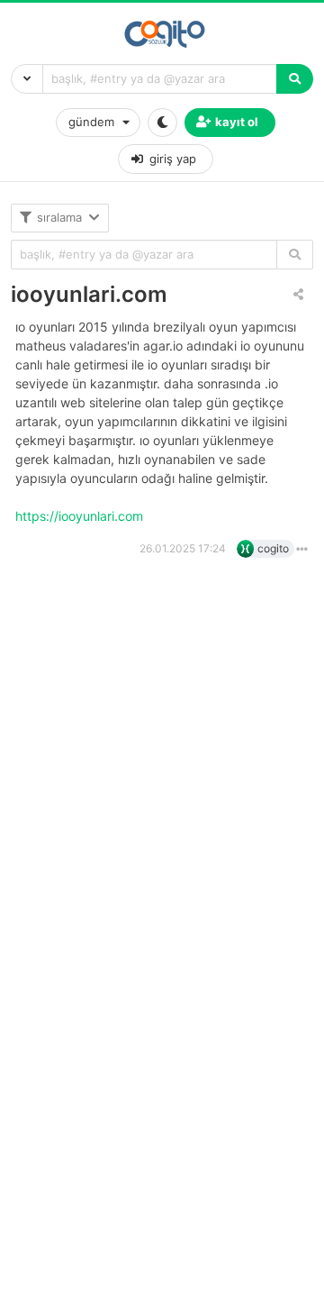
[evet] (294, 254)
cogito (273, 548)
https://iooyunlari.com (81, 516)
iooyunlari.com (89, 294)
